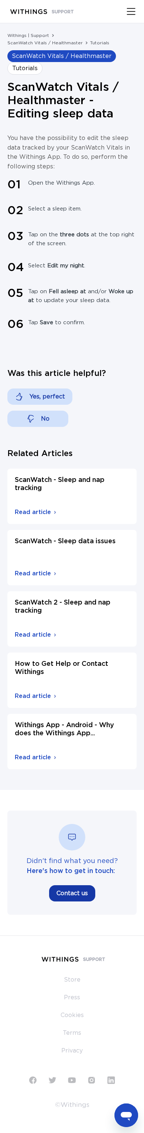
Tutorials (99, 43)
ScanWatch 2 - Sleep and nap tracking (62, 606)
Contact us (72, 893)
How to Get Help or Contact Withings (61, 668)
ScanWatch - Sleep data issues (65, 541)
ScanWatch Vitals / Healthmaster (45, 43)
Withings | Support (28, 35)
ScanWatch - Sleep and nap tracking (59, 484)
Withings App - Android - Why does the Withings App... (64, 729)
